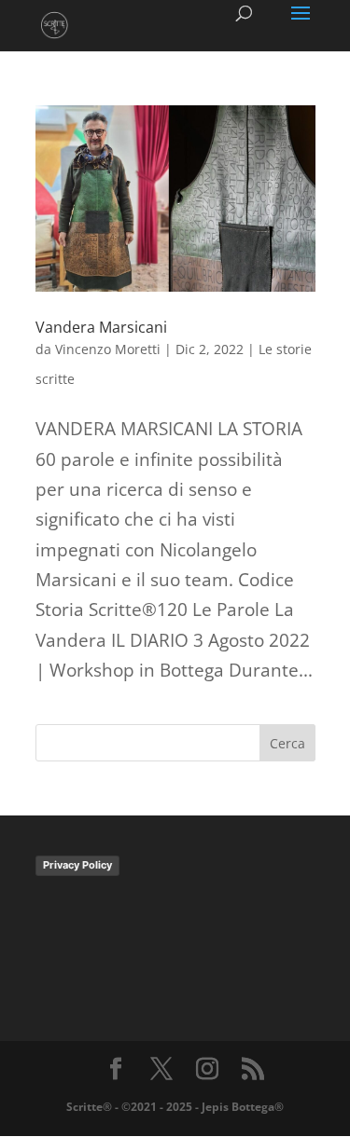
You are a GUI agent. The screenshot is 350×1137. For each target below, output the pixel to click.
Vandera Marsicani (101, 327)
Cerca (287, 743)
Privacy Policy (77, 864)
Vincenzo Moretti (108, 349)
